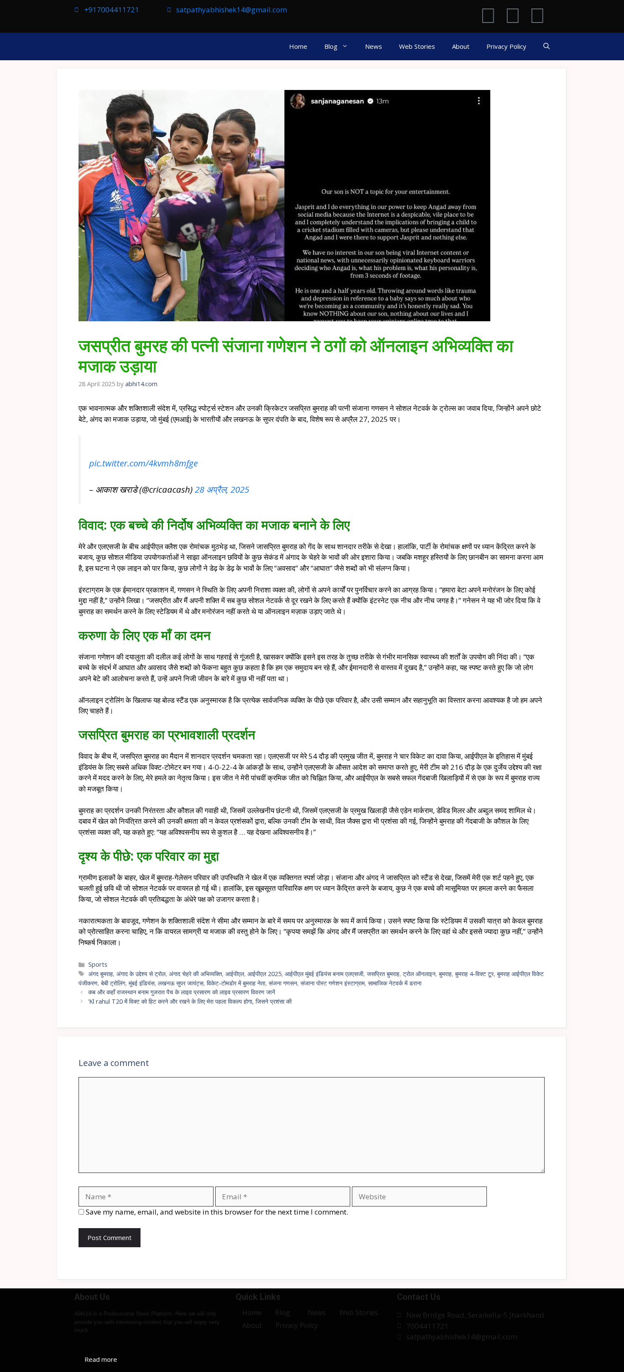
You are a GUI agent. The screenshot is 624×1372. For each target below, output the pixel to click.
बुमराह (445, 974)
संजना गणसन (283, 983)
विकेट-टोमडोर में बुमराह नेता (236, 983)
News (373, 46)
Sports (97, 964)
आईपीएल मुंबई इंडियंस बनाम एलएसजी (324, 974)
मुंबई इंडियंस (142, 983)
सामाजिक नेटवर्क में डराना (395, 983)
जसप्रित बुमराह (383, 974)
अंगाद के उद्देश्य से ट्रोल (141, 974)
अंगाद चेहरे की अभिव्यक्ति (195, 974)
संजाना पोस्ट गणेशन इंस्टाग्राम (333, 983)
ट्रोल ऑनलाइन (419, 974)
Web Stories (417, 46)
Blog (330, 46)
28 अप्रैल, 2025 (222, 489)
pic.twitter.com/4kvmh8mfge (143, 463)
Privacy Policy (506, 46)
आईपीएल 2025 (264, 974)
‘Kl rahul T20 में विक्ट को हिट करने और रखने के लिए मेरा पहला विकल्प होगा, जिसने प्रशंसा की (190, 1001)
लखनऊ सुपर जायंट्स (180, 983)
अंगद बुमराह (100, 974)
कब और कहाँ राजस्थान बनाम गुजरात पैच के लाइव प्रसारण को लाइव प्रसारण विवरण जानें (181, 992)
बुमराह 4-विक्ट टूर (474, 974)
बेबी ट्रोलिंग (113, 983)
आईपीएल (234, 974)
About (460, 46)
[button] (546, 46)
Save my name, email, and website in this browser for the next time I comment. (217, 1212)
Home (298, 46)
